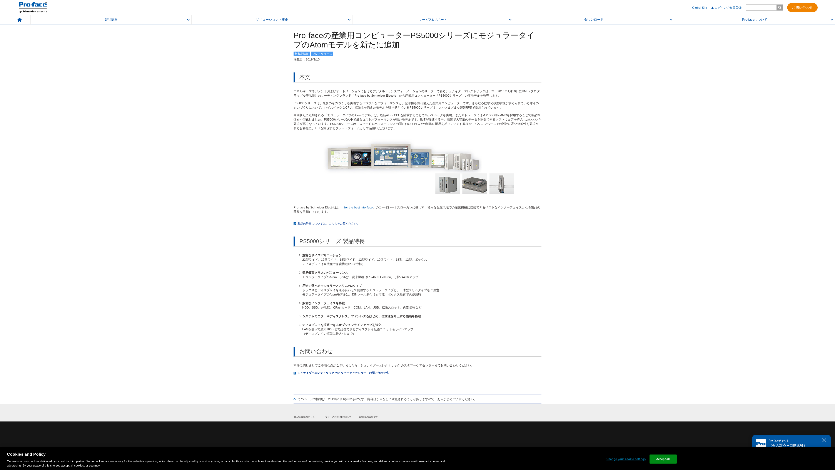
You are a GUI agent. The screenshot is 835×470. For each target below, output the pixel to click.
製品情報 (111, 19)
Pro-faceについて (754, 19)
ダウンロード (594, 19)
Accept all (663, 459)
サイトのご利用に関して (338, 417)
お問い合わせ (802, 7)
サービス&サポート (433, 19)
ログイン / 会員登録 (728, 7)
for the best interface (358, 207)
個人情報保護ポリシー (305, 417)
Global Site (699, 7)
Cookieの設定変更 (368, 417)
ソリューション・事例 (272, 19)
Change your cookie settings (626, 459)
